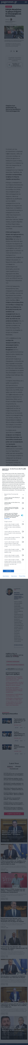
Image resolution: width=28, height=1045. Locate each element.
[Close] (25, 469)
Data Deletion (6, 576)
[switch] (22, 498)
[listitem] (14, 495)
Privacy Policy (22, 576)
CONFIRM (8, 571)
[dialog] (14, 522)
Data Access (14, 576)
